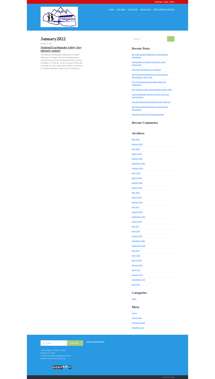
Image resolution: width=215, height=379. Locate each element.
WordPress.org (138, 328)
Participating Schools (163, 10)
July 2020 (135, 251)
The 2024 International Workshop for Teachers (151, 102)
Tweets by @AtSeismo (95, 341)
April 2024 (136, 173)
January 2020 (137, 265)
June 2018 (136, 284)
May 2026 (136, 139)
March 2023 (137, 197)
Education (133, 10)
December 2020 (138, 241)
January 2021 (137, 236)
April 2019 (136, 270)
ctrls (172, 377)
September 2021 (138, 217)
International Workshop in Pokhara (146, 70)
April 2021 (136, 231)
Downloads (158, 2)
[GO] (170, 39)
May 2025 (136, 149)
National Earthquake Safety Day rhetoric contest (61, 49)
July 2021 (135, 226)
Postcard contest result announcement (148, 114)
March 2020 (137, 260)
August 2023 (137, 188)
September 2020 (138, 246)
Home (111, 10)
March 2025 (137, 154)
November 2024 (138, 163)
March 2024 (137, 178)
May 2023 (136, 192)
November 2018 (138, 279)
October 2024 (137, 168)
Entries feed (137, 318)
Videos (172, 2)
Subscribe (74, 343)
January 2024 (137, 183)
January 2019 (137, 275)
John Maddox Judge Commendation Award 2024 (152, 89)
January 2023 (137, 202)
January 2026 (137, 144)
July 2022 (135, 207)
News (134, 299)
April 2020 (136, 255)
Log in (134, 313)
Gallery (166, 2)
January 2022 (137, 212)
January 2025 (137, 158)
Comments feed (138, 323)
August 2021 (137, 221)
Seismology (145, 10)
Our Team (120, 10)
